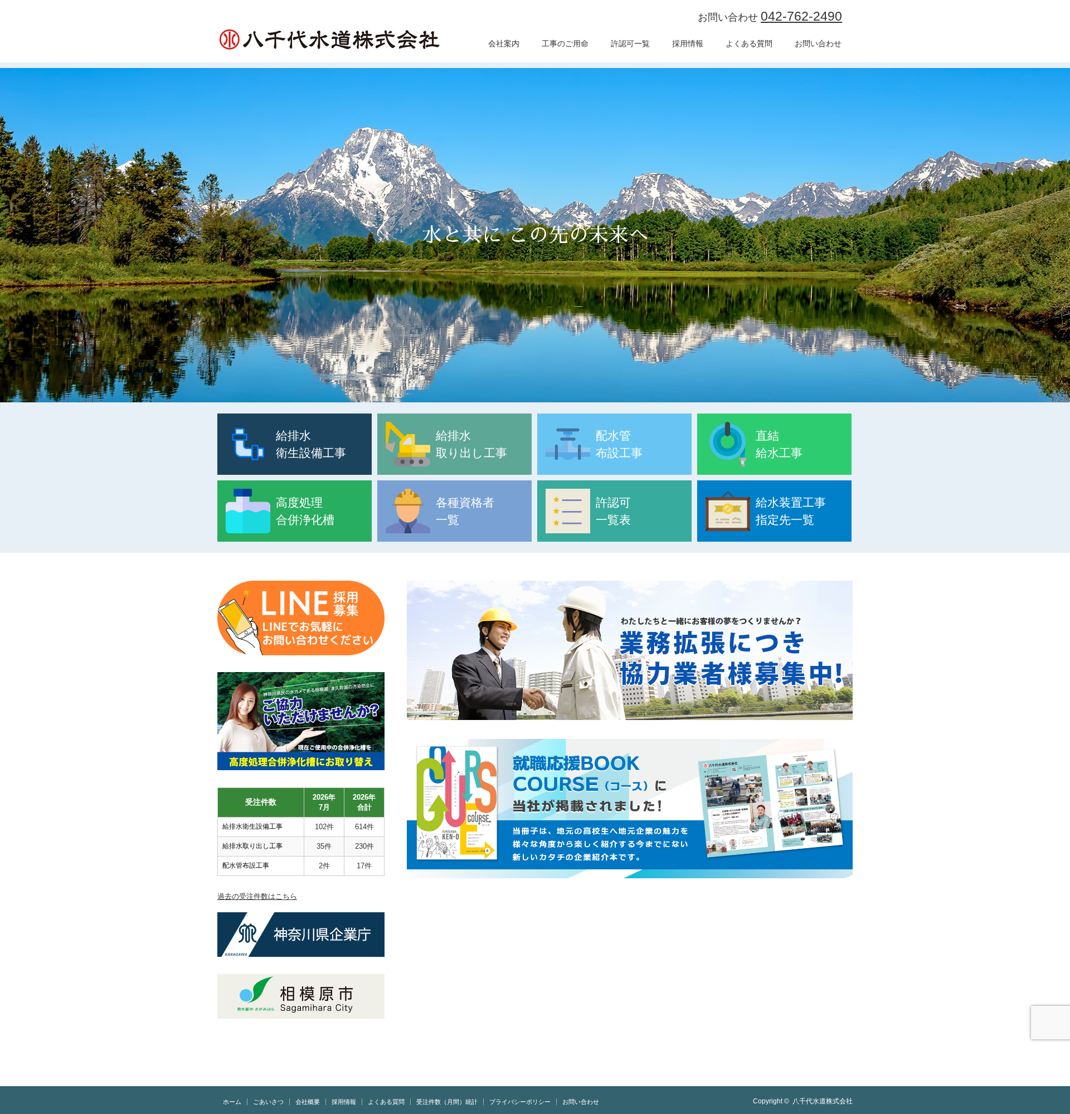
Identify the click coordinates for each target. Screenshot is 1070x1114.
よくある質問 (749, 43)
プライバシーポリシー (520, 1101)
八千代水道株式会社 (822, 1101)
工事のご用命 (565, 43)
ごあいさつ (268, 1101)
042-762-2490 (801, 16)
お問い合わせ (818, 43)
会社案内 (503, 43)
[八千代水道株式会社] (328, 39)
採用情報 (687, 43)
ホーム (232, 1101)
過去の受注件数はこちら (257, 896)
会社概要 (307, 1101)
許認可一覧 (630, 43)
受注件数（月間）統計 (447, 1101)
